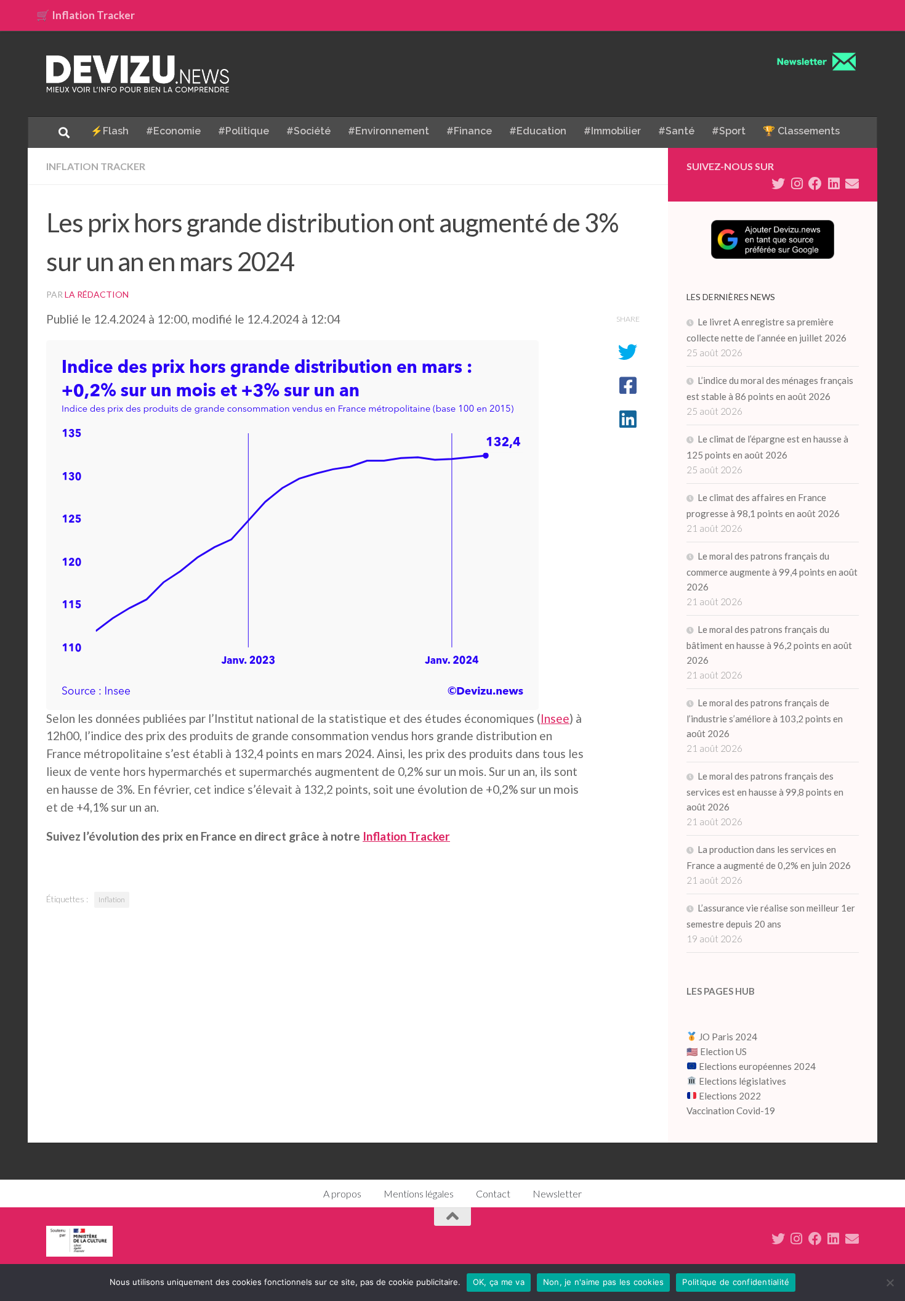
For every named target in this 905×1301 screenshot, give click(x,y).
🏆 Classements (801, 131)
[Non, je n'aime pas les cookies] (889, 1282)
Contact (493, 1193)
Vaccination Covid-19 (730, 1110)
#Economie (173, 131)
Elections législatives (742, 1081)
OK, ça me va (499, 1282)
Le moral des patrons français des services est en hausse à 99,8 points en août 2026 (764, 791)
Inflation (112, 899)
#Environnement (388, 131)
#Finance (469, 131)
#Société (308, 131)
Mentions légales (419, 1193)
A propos (342, 1193)
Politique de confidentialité (735, 1282)
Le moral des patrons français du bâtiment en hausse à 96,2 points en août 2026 (769, 645)
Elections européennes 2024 (756, 1066)
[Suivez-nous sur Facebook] (815, 183)
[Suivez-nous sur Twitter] (778, 183)
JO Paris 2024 (727, 1036)
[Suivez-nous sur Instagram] (796, 183)
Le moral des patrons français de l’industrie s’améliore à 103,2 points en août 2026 (764, 718)
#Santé (676, 131)
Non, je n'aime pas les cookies (603, 1282)
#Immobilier (612, 131)
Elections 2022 (730, 1095)
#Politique (243, 131)
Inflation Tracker (95, 166)
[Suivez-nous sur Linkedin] (833, 183)
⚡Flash (109, 131)
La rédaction (97, 294)
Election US (723, 1051)
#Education (537, 131)
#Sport (729, 131)
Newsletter (557, 1193)
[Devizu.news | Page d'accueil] (138, 73)
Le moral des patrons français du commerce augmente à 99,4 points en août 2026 (772, 571)
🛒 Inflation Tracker (85, 15)
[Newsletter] (852, 183)
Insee (555, 718)
